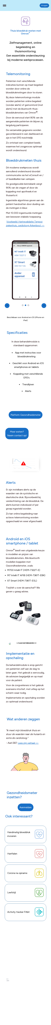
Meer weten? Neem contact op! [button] (17, 433)
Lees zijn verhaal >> (28, 742)
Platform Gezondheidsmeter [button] (26, 414)
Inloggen (44, 5)
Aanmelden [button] (26, 807)
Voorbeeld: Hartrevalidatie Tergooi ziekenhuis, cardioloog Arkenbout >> (25, 223)
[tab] (22, 305)
